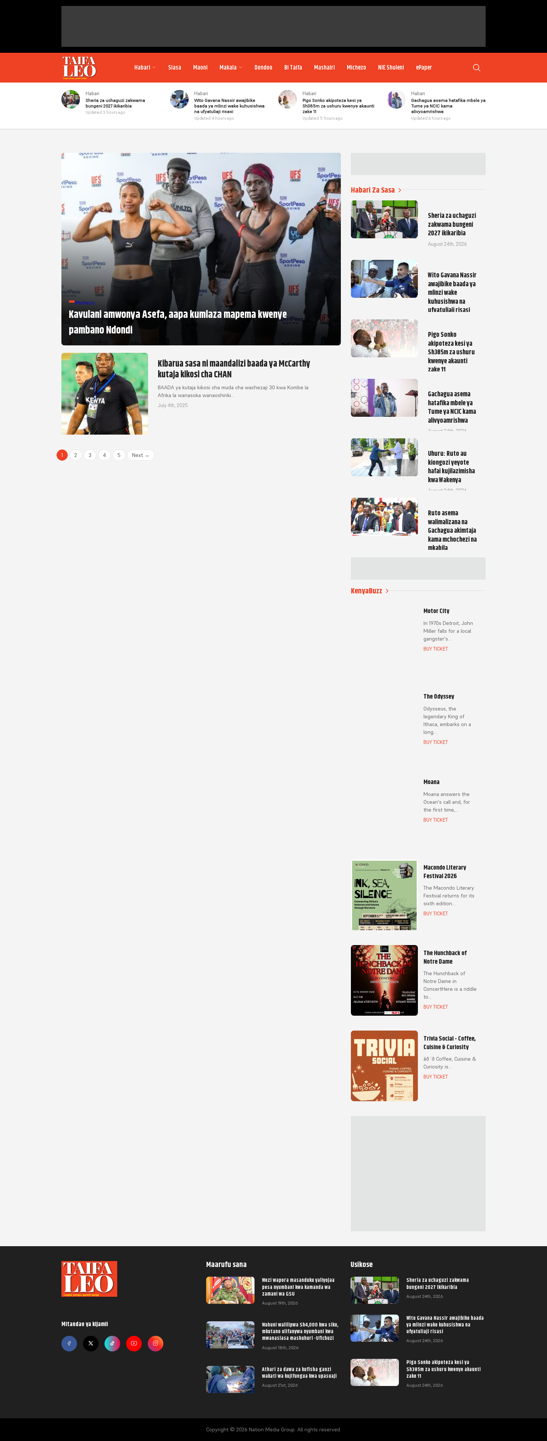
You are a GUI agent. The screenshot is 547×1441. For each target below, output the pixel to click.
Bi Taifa (293, 67)
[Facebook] (69, 1344)
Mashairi (324, 67)
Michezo (356, 67)
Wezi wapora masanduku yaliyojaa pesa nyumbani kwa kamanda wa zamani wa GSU (298, 1286)
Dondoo (263, 67)
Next (141, 455)
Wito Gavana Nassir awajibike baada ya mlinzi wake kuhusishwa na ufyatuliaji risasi (445, 1324)
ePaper (424, 67)
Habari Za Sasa (373, 190)
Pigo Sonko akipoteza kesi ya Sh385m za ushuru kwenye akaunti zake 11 (443, 1369)
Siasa (174, 67)
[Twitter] (90, 1344)
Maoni (200, 67)
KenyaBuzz (366, 591)
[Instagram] (155, 1344)
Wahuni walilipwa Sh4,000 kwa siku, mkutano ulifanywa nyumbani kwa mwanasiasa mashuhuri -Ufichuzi (300, 1331)
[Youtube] (134, 1343)
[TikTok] (112, 1343)
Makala (228, 67)
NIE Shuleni (391, 67)
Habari (142, 67)
